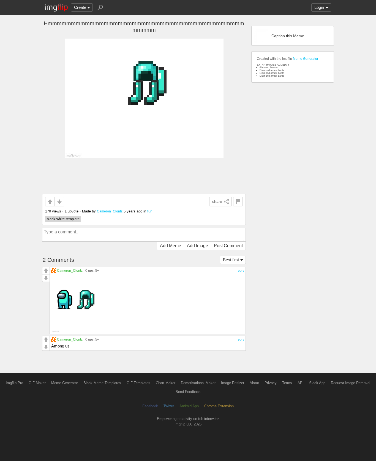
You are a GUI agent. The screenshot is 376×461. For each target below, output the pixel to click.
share (217, 201)
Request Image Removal (350, 383)
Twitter (169, 406)
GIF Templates (138, 383)
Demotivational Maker (198, 383)
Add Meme (170, 245)
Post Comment (228, 245)
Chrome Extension (219, 406)
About (254, 383)
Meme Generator (305, 59)
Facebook (150, 406)
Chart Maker (165, 383)
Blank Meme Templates (102, 383)
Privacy (271, 383)
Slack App (317, 383)
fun (149, 211)
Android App (189, 406)
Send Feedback (188, 392)
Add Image (197, 245)
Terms (287, 383)
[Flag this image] (238, 201)
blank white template (63, 219)
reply (240, 271)
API (301, 383)
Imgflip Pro (14, 383)
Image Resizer (232, 383)
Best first (231, 259)
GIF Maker (37, 383)
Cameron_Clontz (109, 211)
